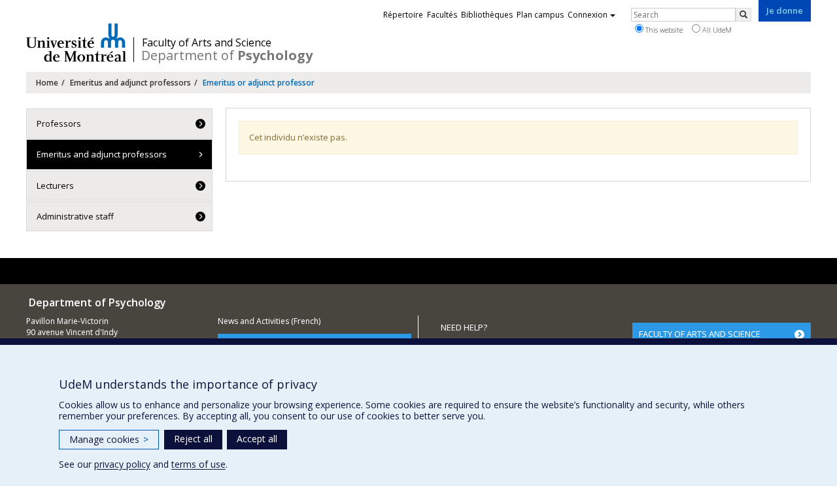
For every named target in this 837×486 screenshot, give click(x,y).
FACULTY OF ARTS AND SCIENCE (699, 334)
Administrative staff (75, 216)
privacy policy (122, 464)
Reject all (193, 438)
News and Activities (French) (269, 321)
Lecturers (55, 185)
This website (663, 30)
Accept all (257, 438)
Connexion (587, 14)
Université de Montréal (76, 42)
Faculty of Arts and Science (206, 42)
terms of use (198, 464)
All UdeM (716, 30)
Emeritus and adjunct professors (130, 82)
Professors (59, 123)
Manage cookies (108, 439)
